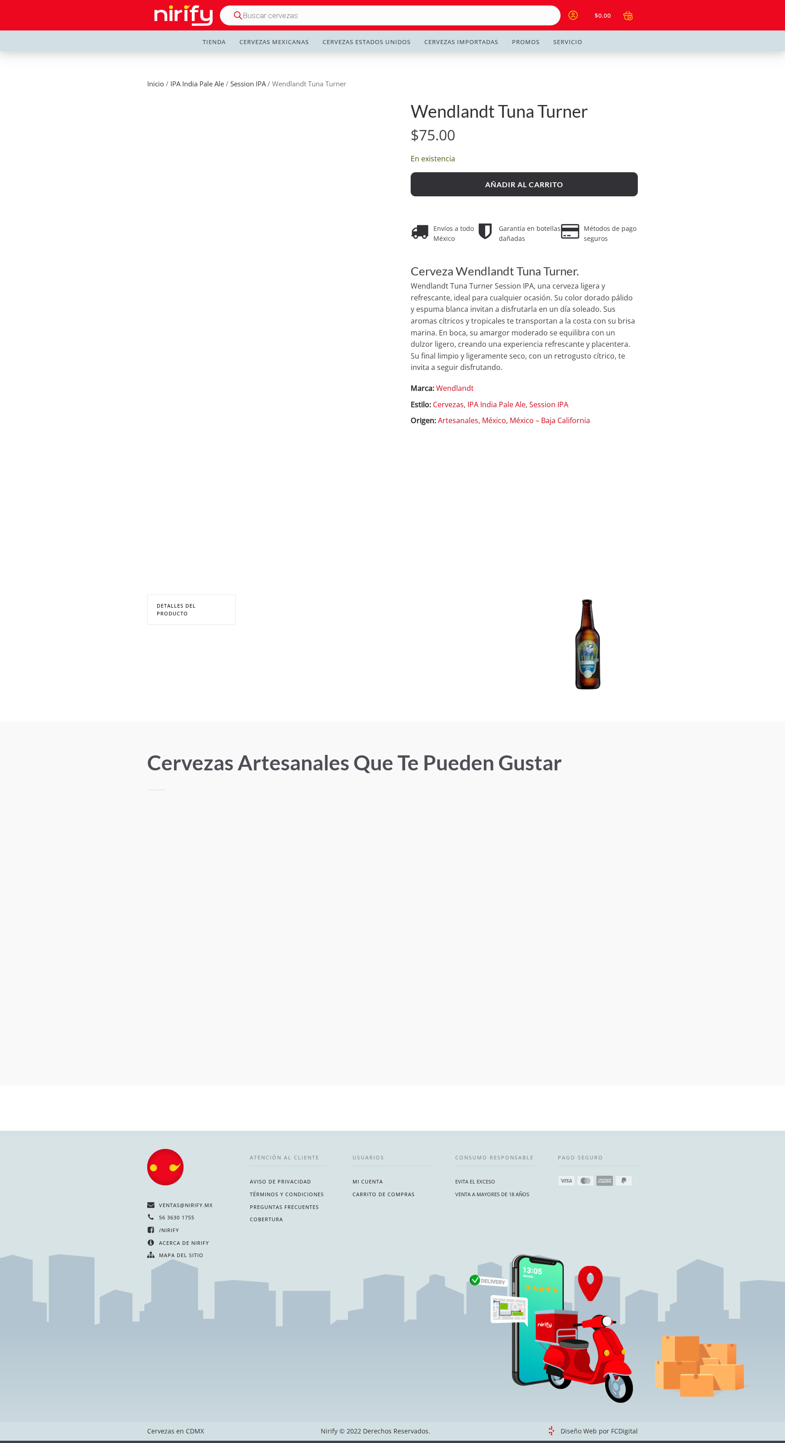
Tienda (214, 42)
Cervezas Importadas (461, 42)
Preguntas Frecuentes (284, 1206)
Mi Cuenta (368, 1181)
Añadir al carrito (524, 184)
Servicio (567, 42)
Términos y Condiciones (287, 1194)
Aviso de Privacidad (280, 1181)
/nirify (169, 1230)
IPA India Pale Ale (197, 83)
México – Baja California (550, 420)
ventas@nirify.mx (186, 1205)
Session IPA (248, 83)
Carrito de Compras (384, 1194)
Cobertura (266, 1219)
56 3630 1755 (176, 1217)
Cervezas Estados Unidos (367, 42)
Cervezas (448, 404)
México (494, 420)
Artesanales (458, 420)
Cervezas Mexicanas (274, 42)
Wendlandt (455, 388)
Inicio (155, 83)
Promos (526, 42)
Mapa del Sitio (181, 1255)
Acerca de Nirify (184, 1242)
